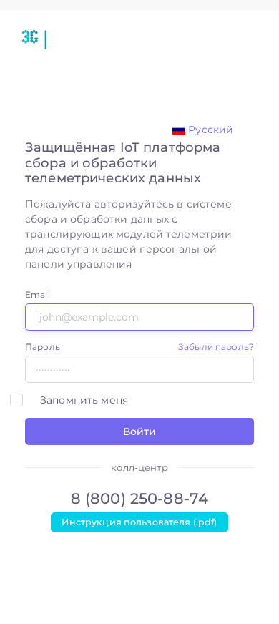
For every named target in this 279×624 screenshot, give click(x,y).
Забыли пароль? (216, 346)
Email (37, 294)
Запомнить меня (84, 400)
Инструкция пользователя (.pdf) (139, 522)
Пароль (42, 346)
